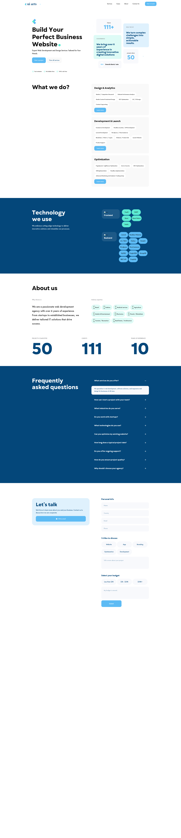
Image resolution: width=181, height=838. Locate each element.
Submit (111, 604)
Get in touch (151, 4)
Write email (62, 519)
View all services (54, 60)
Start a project (38, 60)
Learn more (100, 110)
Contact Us (135, 4)
